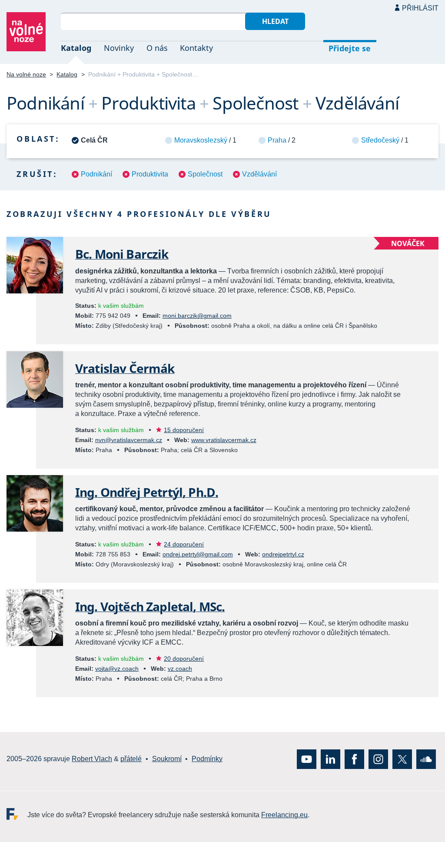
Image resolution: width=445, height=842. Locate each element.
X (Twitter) (402, 759)
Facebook (354, 759)
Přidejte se (350, 48)
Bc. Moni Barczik (122, 254)
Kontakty (196, 48)
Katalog (76, 48)
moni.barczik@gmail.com (197, 315)
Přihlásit (420, 8)
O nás (157, 48)
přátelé (131, 758)
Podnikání (96, 174)
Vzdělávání (259, 174)
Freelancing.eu (17, 813)
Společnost (205, 174)
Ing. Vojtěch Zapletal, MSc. (150, 606)
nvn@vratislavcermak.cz (128, 439)
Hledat (275, 21)
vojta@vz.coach (117, 668)
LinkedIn (330, 759)
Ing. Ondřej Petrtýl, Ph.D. (146, 492)
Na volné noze (26, 74)
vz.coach (180, 668)
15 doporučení (184, 429)
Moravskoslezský (200, 140)
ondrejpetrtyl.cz (283, 554)
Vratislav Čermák (125, 368)
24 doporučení (184, 544)
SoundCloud (426, 759)
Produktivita (150, 174)
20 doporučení (184, 658)
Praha (277, 140)
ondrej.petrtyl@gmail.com (198, 554)
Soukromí (167, 758)
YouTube (306, 759)
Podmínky (207, 758)
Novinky (119, 48)
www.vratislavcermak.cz (223, 439)
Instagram (378, 759)
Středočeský (380, 140)
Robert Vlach (92, 758)
